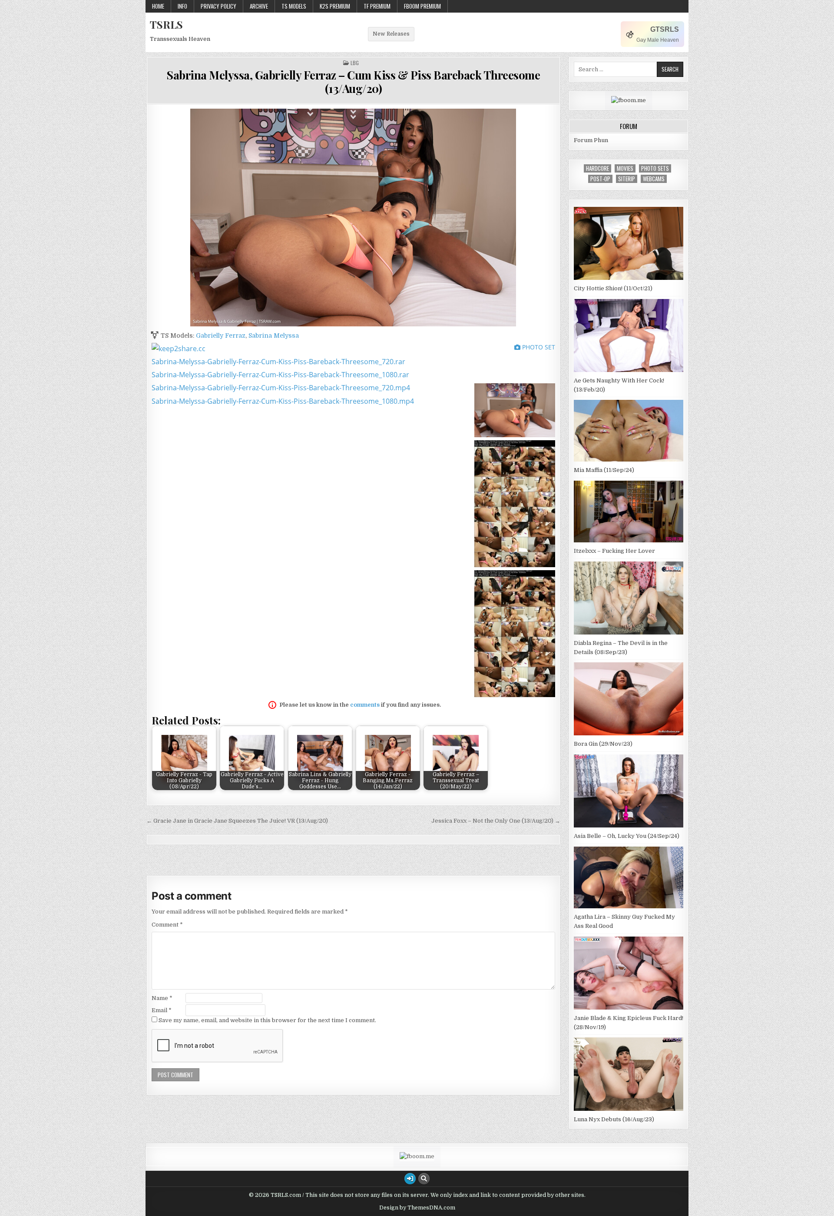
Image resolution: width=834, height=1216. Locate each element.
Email (162, 1010)
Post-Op (600, 179)
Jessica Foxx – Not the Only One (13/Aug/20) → (495, 820)
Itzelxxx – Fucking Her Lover (614, 551)
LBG (355, 63)
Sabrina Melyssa (273, 335)
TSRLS (166, 24)
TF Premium (377, 6)
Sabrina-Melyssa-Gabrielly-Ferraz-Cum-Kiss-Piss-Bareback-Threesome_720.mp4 (281, 387)
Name (162, 998)
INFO (182, 6)
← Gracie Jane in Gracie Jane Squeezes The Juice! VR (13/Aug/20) (237, 820)
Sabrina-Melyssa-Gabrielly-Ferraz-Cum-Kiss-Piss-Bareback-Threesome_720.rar (278, 361)
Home (158, 6)
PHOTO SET (537, 347)
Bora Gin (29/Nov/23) (603, 744)
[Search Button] (424, 1178)
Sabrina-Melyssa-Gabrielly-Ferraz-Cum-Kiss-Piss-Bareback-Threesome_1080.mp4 (283, 401)
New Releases (391, 34)
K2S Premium (335, 6)
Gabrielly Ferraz (220, 335)
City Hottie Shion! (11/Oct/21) (613, 288)
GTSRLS (664, 29)
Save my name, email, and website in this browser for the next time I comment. (267, 1020)
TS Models (293, 6)
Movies (625, 168)
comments (365, 704)
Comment (167, 924)
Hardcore (597, 168)
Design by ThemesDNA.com (417, 1208)
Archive (259, 6)
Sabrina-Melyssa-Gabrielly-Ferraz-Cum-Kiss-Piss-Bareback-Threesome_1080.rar (280, 374)
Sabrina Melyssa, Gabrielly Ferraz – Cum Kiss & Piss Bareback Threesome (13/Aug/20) (353, 81)
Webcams (654, 179)
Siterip (626, 179)
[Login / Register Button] (410, 1178)
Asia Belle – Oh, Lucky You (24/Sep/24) (626, 836)
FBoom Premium (422, 6)
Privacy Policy (218, 6)
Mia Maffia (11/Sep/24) (604, 470)
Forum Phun (591, 140)
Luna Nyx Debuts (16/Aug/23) (614, 1119)
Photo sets (655, 168)
